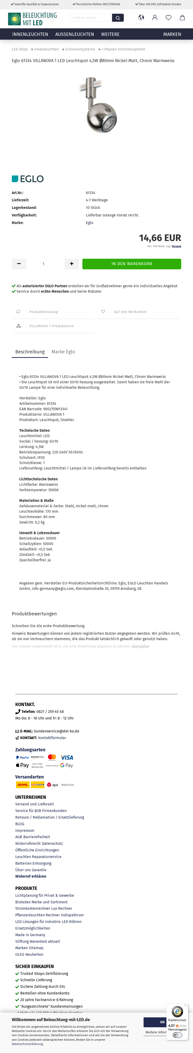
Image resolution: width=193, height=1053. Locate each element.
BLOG (19, 824)
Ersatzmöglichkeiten (32, 928)
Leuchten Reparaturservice (38, 856)
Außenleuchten (74, 34)
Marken (21, 948)
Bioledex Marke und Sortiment (41, 902)
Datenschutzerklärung (27, 1044)
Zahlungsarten (30, 750)
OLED (19, 954)
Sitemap (36, 948)
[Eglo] (28, 178)
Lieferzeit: (20, 200)
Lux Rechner (61, 908)
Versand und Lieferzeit (34, 804)
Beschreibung (29, 352)
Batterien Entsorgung (33, 863)
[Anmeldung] (155, 17)
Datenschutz (52, 843)
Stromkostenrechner (32, 908)
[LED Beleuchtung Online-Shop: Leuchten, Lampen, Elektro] (33, 18)
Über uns (23, 870)
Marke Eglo (63, 352)
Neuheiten (34, 954)
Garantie (39, 870)
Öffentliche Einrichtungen (37, 850)
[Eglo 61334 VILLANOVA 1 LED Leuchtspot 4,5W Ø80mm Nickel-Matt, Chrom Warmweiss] (96, 103)
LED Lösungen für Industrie (38, 921)
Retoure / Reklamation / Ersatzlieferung (49, 817)
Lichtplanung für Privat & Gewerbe (44, 895)
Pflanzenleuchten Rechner (37, 915)
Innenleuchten (30, 34)
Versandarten (29, 777)
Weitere (110, 34)
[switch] (177, 1035)
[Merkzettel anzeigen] (168, 17)
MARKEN (172, 34)
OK (162, 1022)
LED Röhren (71, 921)
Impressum (24, 830)
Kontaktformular (52, 738)
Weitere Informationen (162, 1032)
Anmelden (140, 646)
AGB (18, 837)
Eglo (89, 222)
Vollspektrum (72, 915)
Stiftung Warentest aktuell (37, 941)
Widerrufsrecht (28, 843)
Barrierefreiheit (36, 837)
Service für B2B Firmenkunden (41, 810)
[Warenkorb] (182, 17)
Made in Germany (30, 935)
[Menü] (185, 1006)
